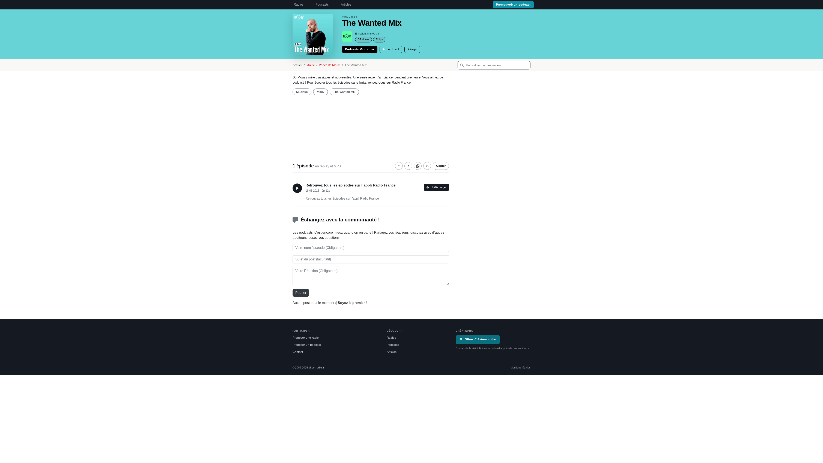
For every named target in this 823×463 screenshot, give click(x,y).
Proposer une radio (306, 337)
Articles (346, 4)
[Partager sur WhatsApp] (418, 166)
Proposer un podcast (307, 344)
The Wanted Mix (344, 91)
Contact (298, 351)
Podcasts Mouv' (357, 49)
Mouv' (310, 65)
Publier (300, 293)
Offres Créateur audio (480, 339)
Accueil (297, 65)
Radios (298, 4)
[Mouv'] (347, 36)
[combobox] (494, 65)
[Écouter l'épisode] (297, 188)
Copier (441, 165)
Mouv (320, 91)
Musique (302, 91)
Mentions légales (520, 367)
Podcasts (322, 4)
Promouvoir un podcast (513, 4)
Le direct (392, 49)
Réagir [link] (412, 49)
